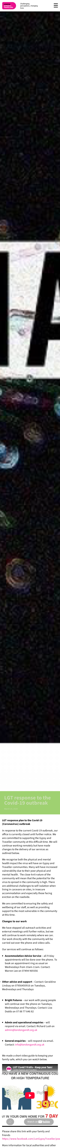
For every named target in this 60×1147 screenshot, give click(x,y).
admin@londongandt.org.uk (21, 1030)
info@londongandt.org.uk (29, 1045)
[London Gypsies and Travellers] (9, 5)
